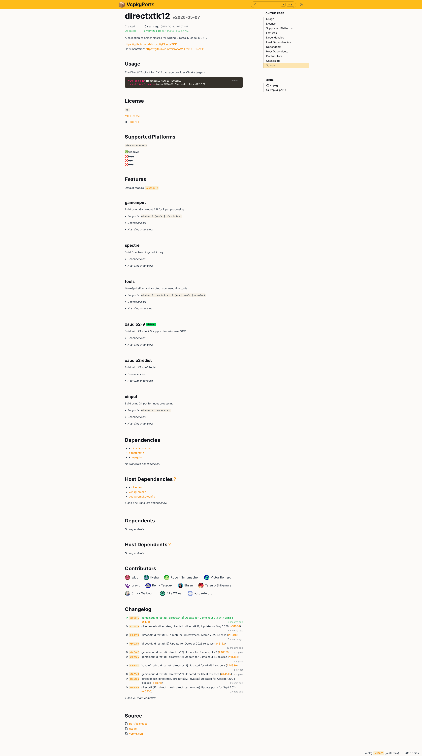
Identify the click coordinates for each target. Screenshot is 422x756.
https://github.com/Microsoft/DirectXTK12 (151, 44)
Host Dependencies (278, 42)
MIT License (132, 116)
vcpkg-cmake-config (142, 496)
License (271, 23)
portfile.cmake (138, 723)
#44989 (232, 665)
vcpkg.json (136, 733)
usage (133, 728)
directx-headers (141, 448)
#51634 (235, 626)
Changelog (273, 60)
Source (270, 65)
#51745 (146, 621)
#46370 (224, 652)
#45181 (233, 656)
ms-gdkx (137, 457)
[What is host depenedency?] (175, 479)
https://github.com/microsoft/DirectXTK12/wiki (175, 49)
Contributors (274, 56)
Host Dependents (277, 51)
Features (271, 33)
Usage (270, 19)
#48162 (220, 643)
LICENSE (134, 122)
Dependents (273, 46)
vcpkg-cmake (137, 492)
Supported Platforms (279, 28)
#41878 (157, 682)
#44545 (226, 674)
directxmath (136, 452)
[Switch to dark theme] (301, 4)
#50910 (233, 635)
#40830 (146, 691)
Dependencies (275, 37)
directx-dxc (138, 487)
